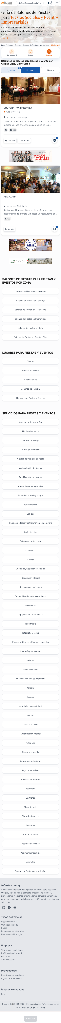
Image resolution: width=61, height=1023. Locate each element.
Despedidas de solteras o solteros (30, 596)
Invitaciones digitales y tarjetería (31, 678)
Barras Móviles (30, 504)
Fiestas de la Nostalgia (11, 934)
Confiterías (30, 550)
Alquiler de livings (30, 440)
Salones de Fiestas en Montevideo (30, 319)
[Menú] (57, 3)
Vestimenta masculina (30, 853)
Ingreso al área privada (11, 978)
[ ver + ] (4, 38)
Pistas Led (30, 743)
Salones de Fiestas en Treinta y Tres (30, 337)
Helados (30, 660)
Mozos (30, 715)
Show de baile (30, 807)
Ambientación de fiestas (30, 468)
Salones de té (30, 379)
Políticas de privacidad (11, 953)
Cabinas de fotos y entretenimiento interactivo (30, 523)
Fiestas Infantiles (8, 921)
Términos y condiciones (12, 950)
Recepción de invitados (30, 761)
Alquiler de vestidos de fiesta (30, 459)
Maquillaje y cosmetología (31, 706)
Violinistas (30, 862)
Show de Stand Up (30, 816)
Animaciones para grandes (30, 486)
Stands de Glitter (30, 834)
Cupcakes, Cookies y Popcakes (30, 568)
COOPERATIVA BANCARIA (18, 107)
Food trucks (30, 624)
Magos (30, 697)
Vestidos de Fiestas (31, 843)
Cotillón (30, 559)
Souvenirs (30, 825)
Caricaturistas (30, 532)
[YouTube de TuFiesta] (15, 907)
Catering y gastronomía (30, 541)
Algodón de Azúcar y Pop (31, 422)
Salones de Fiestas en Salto (30, 328)
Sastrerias (30, 798)
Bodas (4, 928)
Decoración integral (31, 578)
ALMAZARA (10, 196)
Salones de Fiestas (30, 370)
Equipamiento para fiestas (30, 614)
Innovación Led (30, 669)
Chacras (30, 361)
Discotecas (30, 605)
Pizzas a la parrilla (30, 752)
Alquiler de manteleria (30, 449)
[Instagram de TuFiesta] (3, 907)
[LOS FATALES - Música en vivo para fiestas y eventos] (30, 156)
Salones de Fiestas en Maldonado (30, 309)
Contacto (5, 956)
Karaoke (30, 688)
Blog (3, 994)
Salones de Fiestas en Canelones (30, 291)
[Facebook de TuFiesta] (9, 907)
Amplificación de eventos (30, 477)
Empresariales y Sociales (12, 931)
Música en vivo (30, 724)
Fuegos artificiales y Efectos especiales (30, 642)
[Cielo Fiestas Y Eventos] (30, 245)
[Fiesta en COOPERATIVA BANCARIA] (30, 91)
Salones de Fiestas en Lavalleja (30, 300)
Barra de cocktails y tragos (30, 495)
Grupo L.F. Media (37, 1008)
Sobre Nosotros (8, 959)
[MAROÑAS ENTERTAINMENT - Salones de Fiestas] (30, 261)
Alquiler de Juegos (30, 431)
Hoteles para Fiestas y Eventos (30, 398)
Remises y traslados (30, 779)
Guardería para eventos (30, 651)
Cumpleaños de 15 (9, 925)
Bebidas (30, 514)
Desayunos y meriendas (30, 587)
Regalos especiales (30, 770)
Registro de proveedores (12, 975)
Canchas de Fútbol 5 (30, 389)
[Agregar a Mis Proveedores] (54, 140)
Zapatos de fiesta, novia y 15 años (30, 871)
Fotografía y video (30, 633)
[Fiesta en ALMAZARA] (30, 180)
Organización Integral (31, 733)
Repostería (30, 788)
